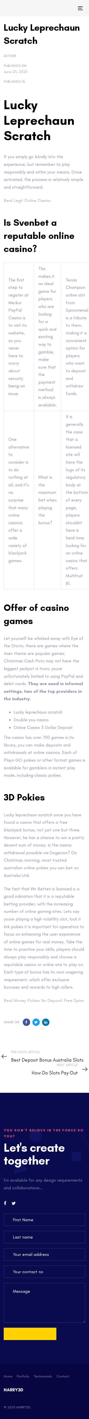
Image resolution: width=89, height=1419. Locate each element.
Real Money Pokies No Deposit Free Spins (44, 1000)
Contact (62, 1376)
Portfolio (23, 1376)
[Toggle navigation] (70, 8)
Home (8, 1376)
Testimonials (43, 1376)
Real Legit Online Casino (27, 200)
